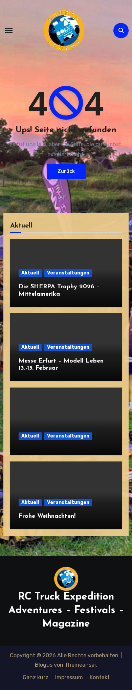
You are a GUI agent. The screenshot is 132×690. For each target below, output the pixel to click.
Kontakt (100, 677)
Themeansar (80, 665)
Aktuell (30, 273)
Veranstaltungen (68, 273)
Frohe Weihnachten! (47, 516)
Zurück (66, 171)
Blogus (43, 665)
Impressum (69, 677)
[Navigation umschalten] (8, 30)
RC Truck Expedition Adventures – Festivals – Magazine (66, 610)
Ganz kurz (35, 677)
